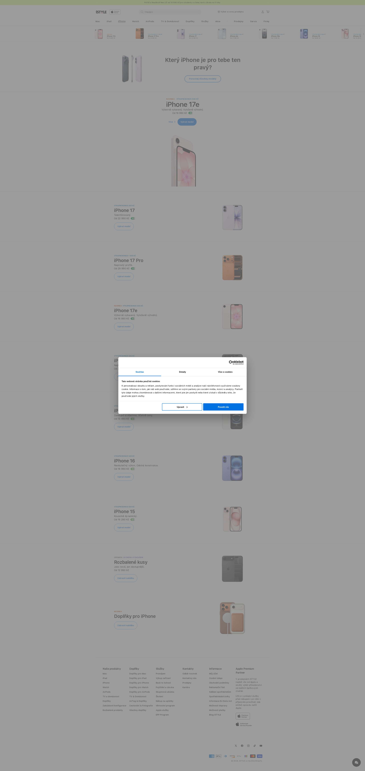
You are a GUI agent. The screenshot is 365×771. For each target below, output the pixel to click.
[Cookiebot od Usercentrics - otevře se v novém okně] (231, 362)
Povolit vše (223, 407)
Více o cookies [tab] (225, 372)
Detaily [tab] (182, 372)
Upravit (180, 407)
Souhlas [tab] (140, 372)
